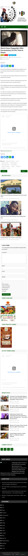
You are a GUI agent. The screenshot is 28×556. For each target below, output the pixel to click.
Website (3, 276)
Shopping (4, 543)
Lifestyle (4, 533)
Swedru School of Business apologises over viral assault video (13, 196)
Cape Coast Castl (5, 162)
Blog (2, 55)
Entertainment (5, 515)
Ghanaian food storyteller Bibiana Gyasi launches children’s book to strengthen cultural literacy (18, 398)
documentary (14, 164)
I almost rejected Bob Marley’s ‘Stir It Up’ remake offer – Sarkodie (4, 171)
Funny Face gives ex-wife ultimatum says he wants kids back (13, 217)
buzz (17, 161)
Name (3, 265)
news (9, 168)
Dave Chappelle (14, 162)
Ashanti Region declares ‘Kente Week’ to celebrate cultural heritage (17, 435)
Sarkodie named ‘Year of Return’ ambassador (11, 237)
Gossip (3, 525)
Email (3, 271)
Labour (3, 530)
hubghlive (3, 168)
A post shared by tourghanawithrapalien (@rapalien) (14, 387)
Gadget (3, 522)
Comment (4, 252)
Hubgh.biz (18, 166)
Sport (3, 545)
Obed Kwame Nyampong (15, 57)
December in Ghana (5, 164)
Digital (3, 510)
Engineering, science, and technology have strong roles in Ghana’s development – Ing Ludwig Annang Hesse (18, 416)
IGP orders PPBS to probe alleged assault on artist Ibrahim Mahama (18, 406)
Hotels (3, 528)
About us (17, 554)
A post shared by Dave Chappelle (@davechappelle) (14, 147)
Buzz (6, 55)
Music (3, 535)
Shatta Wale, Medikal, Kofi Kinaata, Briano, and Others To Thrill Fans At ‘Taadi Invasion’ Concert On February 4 (24, 171)
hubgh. (12, 166)
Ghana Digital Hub (7, 554)
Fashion (3, 517)
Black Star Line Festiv (10, 161)
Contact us (23, 554)
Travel (3, 548)
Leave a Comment (5, 58)
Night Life (4, 538)
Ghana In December (5, 166)
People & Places (12, 55)
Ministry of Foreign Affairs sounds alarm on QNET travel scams (18, 426)
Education (4, 512)
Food (3, 520)
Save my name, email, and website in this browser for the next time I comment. (6, 288)
